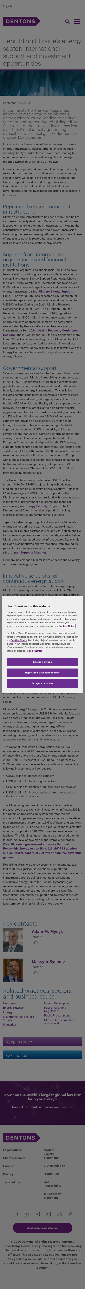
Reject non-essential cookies (42, 672)
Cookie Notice (34, 651)
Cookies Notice (67, 626)
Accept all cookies (42, 683)
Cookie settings (42, 662)
